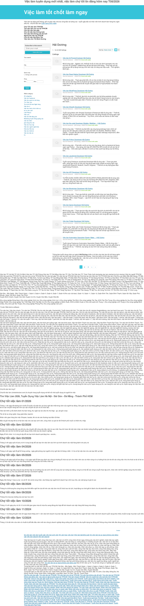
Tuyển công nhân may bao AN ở (80, 580)
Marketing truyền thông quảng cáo (33, 119)
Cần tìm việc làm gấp (31, 575)
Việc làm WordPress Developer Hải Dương (78, 90)
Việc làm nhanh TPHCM (76, 577)
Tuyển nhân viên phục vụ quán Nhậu (64, 591)
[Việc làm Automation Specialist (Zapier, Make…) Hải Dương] (57, 241)
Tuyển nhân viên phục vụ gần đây (46, 592)
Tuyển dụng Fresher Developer (103, 599)
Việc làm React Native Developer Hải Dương (78, 74)
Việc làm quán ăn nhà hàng (31, 100)
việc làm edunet (32, 537)
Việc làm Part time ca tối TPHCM (48, 598)
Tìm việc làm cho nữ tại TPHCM (68, 575)
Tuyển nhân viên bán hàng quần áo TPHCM (39, 584)
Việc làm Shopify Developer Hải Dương (76, 107)
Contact (118, 530)
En (25, 135)
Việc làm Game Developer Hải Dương (76, 205)
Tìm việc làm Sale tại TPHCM (84, 582)
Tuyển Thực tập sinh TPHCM (59, 601)
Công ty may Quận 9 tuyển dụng (57, 580)
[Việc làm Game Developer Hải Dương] (57, 208)
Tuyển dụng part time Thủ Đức (93, 598)
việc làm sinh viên (52, 535)
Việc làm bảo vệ (28, 133)
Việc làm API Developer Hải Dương (75, 172)
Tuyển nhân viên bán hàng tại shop (107, 582)
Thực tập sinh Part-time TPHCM (104, 601)
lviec (65, 535)
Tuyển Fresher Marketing (64, 599)
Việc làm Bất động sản (30, 116)
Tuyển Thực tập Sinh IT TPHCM (81, 601)
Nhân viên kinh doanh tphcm (99, 585)
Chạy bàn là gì (112, 592)
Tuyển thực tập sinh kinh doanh (102, 603)
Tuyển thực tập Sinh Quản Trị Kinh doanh (76, 603)
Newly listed (107, 50)
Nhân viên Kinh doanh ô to (110, 587)
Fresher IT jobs (43, 601)
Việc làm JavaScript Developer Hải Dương (77, 156)
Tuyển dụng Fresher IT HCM (45, 599)
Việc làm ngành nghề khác (31, 127)
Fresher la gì (30, 599)
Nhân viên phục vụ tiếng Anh (79, 589)
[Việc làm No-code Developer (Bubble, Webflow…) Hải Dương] (57, 126)
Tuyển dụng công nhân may (102, 580)
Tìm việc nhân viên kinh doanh (89, 587)
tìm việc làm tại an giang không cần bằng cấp (60, 563)
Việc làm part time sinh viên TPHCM (49, 596)
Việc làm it (27, 106)
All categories (28, 96)
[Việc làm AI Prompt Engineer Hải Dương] (57, 61)
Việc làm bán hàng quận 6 (33, 585)
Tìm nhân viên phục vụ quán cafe (56, 589)
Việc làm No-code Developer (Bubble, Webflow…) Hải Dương (84, 123)
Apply (27, 88)
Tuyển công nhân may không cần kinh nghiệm (100, 578)
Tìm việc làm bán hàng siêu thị (66, 584)
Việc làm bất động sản (82, 535)
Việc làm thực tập (29, 125)
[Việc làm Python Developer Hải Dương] (57, 143)
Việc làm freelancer (29, 98)
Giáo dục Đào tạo (29, 129)
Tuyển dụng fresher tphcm (83, 599)
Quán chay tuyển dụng (63, 594)
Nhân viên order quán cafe (81, 594)
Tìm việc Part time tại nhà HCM (92, 596)
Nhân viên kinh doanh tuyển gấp (54, 585)
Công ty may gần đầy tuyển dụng (42, 578)
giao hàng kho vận (29, 123)
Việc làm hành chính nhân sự (32, 108)
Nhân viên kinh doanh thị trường (67, 587)
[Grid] (118, 49)
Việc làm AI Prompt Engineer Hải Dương (77, 58)
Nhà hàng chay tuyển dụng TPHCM (94, 592)
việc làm (35, 535)
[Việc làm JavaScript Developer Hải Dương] (57, 159)
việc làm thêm (28, 121)
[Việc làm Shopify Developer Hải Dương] (57, 110)
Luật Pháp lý (27, 112)
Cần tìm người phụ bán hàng (107, 584)
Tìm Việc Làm (28, 102)
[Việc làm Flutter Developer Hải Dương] (57, 224)
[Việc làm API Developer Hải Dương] (57, 175)
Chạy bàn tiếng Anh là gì (46, 594)
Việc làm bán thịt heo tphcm (87, 584)
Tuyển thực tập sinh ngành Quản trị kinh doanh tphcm (42, 603)
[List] (115, 49)
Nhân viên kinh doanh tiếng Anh (77, 585)
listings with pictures (31, 75)
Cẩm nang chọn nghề (48, 23)
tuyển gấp (42, 535)
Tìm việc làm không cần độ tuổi (91, 575)
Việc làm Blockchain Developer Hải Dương (78, 188)
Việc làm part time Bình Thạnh (71, 598)
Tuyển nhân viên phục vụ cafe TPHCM (91, 591)
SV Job (61, 535)
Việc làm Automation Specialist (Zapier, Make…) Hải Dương (83, 237)
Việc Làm (26, 114)
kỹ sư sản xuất (28, 110)
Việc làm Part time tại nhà (72, 596)
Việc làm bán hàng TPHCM (63, 582)
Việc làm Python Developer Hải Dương (76, 139)
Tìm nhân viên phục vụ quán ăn (100, 589)
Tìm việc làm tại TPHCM (47, 575)
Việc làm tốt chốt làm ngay (56, 12)
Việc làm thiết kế (29, 131)
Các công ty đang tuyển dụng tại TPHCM (53, 577)
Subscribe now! (37, 52)
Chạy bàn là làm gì (30, 594)
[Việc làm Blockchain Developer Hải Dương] (57, 192)
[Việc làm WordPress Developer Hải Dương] (57, 94)
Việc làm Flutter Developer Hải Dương (76, 221)
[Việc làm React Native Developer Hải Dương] (57, 77)
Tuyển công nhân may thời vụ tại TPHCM (68, 578)
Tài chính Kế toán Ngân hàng (32, 104)
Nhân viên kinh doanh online (34, 589)
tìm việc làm (28, 535)
